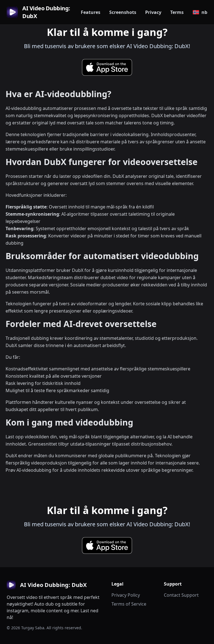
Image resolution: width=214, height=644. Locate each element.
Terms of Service (128, 604)
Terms (177, 12)
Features (90, 12)
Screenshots (122, 12)
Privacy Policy (125, 595)
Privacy (153, 12)
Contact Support (181, 595)
